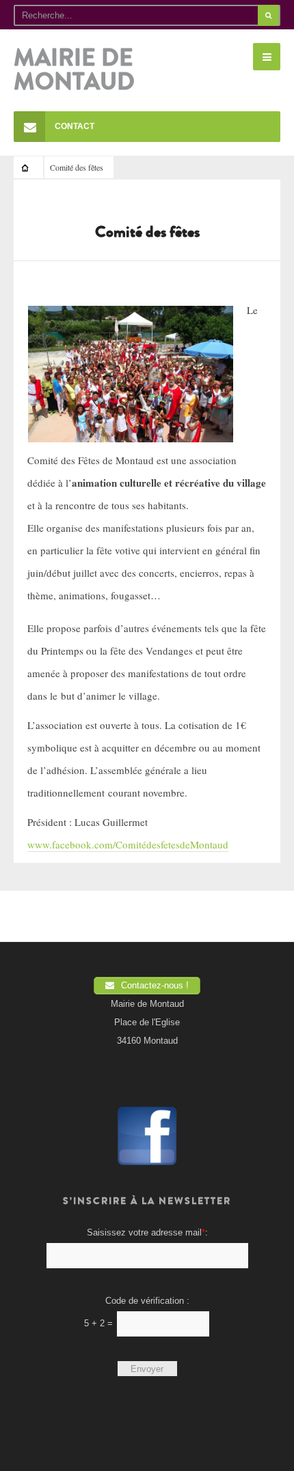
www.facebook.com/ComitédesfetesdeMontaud (127, 844)
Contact (74, 126)
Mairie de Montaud (74, 70)
